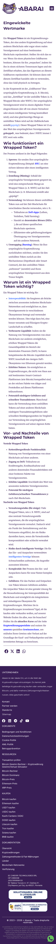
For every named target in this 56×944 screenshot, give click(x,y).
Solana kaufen (9, 832)
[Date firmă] (26, 880)
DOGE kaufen (8, 820)
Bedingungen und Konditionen (16, 731)
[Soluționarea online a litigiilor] (28, 894)
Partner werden (9, 705)
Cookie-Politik (9, 740)
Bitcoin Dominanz (10, 775)
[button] (52, 8)
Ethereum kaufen (10, 803)
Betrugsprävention (11, 748)
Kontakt (6, 701)
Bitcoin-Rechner (10, 771)
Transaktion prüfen (11, 760)
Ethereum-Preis (9, 783)
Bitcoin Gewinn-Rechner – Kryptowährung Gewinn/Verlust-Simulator (22, 765)
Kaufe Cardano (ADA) (12, 816)
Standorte (7, 710)
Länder (5, 860)
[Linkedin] (9, 720)
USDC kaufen (8, 811)
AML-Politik (7, 744)
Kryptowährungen (11, 852)
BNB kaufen (8, 836)
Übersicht (7, 848)
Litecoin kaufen (9, 824)
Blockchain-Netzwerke (13, 865)
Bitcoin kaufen (9, 799)
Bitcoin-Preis (8, 779)
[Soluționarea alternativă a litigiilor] (28, 907)
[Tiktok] (21, 720)
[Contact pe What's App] (50, 938)
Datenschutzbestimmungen (15, 736)
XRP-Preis (7, 787)
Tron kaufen (8, 828)
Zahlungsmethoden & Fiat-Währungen (20, 856)
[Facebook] (3, 720)
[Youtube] (27, 720)
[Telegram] (15, 720)
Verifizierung (8, 869)
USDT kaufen (8, 807)
